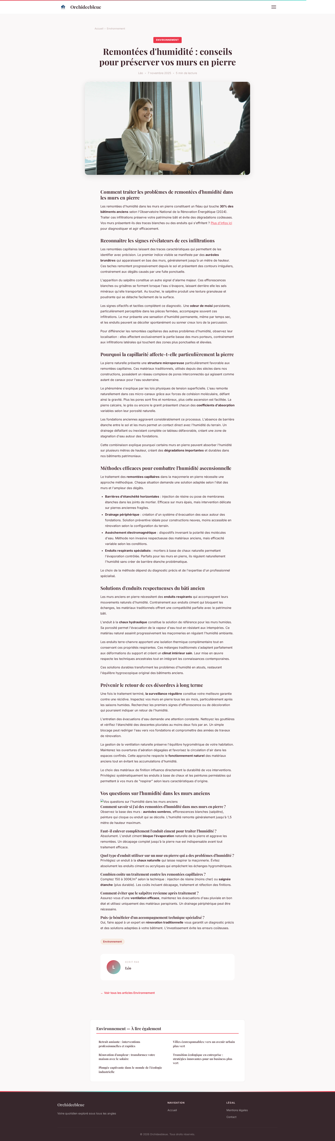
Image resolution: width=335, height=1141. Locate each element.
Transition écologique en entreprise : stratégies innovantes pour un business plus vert (202, 1059)
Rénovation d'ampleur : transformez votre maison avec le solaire (127, 1057)
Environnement (116, 28)
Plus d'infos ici (221, 223)
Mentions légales (237, 1110)
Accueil (99, 28)
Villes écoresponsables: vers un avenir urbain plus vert (204, 1044)
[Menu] (274, 7)
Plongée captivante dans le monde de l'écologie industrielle (130, 1070)
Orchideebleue (85, 7)
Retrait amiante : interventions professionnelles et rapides (119, 1044)
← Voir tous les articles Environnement (127, 993)
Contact (231, 1117)
